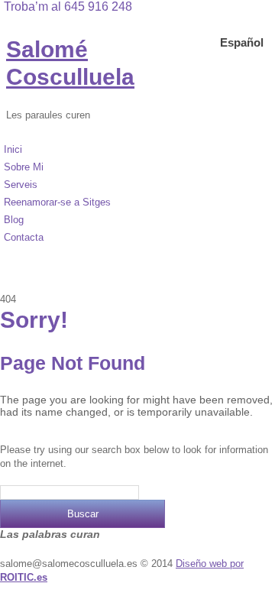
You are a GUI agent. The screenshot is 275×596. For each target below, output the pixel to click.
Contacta (24, 237)
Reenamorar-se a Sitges (57, 202)
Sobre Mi (24, 167)
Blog (14, 219)
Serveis (20, 184)
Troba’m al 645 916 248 (68, 6)
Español (242, 42)
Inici (13, 149)
